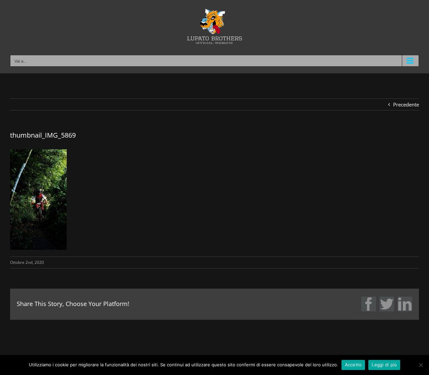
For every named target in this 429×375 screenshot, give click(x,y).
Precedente (406, 104)
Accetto (353, 364)
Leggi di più (384, 364)
